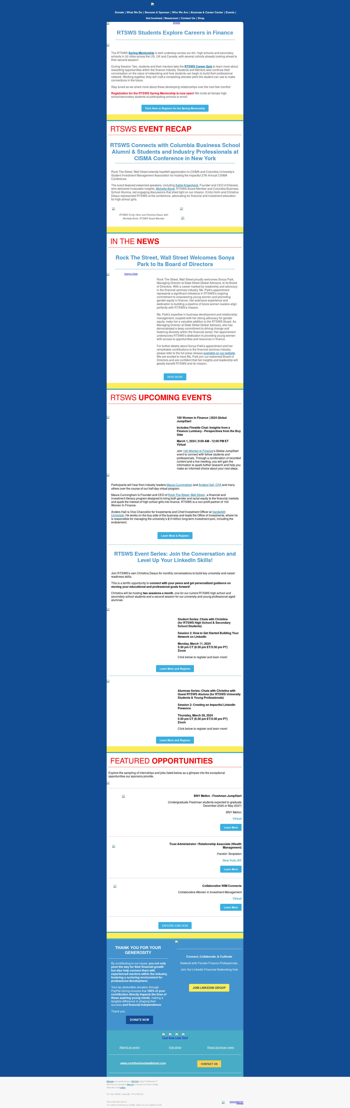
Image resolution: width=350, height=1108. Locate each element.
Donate (119, 12)
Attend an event (129, 1047)
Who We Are (180, 12)
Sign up (130, 1084)
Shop (201, 18)
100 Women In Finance (198, 451)
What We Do (134, 12)
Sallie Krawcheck (187, 185)
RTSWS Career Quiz (198, 66)
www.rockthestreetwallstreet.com (143, 1063)
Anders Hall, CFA (210, 485)
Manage (110, 1081)
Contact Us (188, 18)
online (122, 1087)
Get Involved (154, 18)
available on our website (219, 353)
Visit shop (175, 1047)
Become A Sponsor (157, 12)
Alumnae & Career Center (206, 12)
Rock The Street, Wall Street (186, 495)
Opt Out (134, 1081)
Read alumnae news (220, 1047)
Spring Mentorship (141, 53)
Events (230, 12)
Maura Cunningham (179, 485)
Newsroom (171, 18)
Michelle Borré (165, 188)
